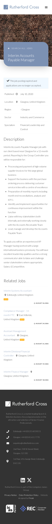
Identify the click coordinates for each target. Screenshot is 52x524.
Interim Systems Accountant (18, 290)
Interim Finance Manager (16, 371)
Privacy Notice (10, 495)
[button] (46, 7)
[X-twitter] (29, 480)
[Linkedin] (22, 480)
